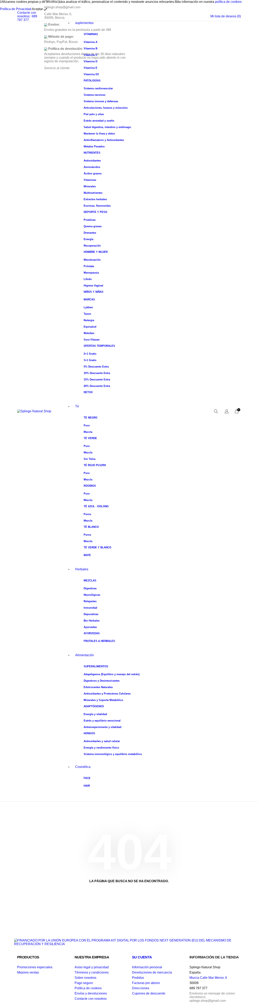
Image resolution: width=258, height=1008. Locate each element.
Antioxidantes (92, 160)
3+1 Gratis (90, 360)
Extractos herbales (95, 199)
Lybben (88, 307)
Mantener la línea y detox (99, 133)
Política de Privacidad (15, 9)
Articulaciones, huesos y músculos (106, 107)
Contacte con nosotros (91, 998)
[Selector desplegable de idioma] (227, 411)
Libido (88, 279)
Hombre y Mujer (96, 251)
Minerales (90, 186)
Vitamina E (90, 67)
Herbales (81, 569)
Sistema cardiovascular (98, 88)
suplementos (84, 23)
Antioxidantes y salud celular (102, 741)
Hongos (89, 733)
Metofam (89, 333)
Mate (87, 555)
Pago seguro (84, 983)
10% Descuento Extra (97, 373)
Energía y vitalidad (95, 714)
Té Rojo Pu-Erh (95, 465)
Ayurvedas (90, 627)
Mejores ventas (28, 972)
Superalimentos (96, 666)
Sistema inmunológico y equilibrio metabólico (113, 754)
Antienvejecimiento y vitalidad (102, 727)
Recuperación (92, 245)
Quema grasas (93, 226)
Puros (87, 514)
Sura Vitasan (92, 339)
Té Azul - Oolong (96, 506)
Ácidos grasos (93, 173)
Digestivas (90, 588)
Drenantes (90, 232)
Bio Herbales (92, 620)
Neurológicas (92, 594)
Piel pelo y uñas (94, 114)
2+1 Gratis (90, 353)
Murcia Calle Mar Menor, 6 (208, 977)
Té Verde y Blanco (97, 547)
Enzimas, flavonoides (97, 205)
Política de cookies (88, 988)
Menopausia (91, 272)
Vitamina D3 (91, 74)
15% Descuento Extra (97, 379)
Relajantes (90, 601)
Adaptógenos (94, 706)
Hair (87, 785)
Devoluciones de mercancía (152, 972)
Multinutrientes (93, 192)
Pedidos (138, 977)
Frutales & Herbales (99, 640)
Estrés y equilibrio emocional (102, 720)
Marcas (89, 299)
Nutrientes (92, 152)
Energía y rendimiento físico (101, 747)
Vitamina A (90, 42)
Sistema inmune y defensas (101, 101)
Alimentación (84, 655)
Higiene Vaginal (93, 285)
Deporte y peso (95, 211)
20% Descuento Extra (97, 385)
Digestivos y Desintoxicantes (102, 680)
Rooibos (90, 485)
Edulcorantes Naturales (98, 687)
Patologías (92, 80)
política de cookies (228, 1)
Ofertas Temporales (99, 345)
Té (77, 406)
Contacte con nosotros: (26, 14)
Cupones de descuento (148, 993)
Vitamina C (90, 54)
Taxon (87, 313)
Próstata (89, 266)
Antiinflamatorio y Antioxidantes (104, 140)
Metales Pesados (94, 146)
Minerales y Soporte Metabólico (103, 700)
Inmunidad (90, 607)
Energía (88, 239)
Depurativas (91, 614)
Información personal (147, 967)
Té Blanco (91, 526)
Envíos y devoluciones (91, 993)
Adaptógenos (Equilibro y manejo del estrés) (111, 674)
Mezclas (90, 580)
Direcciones (140, 988)
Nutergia (89, 320)
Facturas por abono (146, 983)
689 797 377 (27, 18)
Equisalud (90, 326)
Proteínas (90, 219)
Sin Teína (89, 458)
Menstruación (92, 259)
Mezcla (88, 431)
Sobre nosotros (85, 977)
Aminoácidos (92, 167)
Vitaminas (91, 34)
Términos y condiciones (92, 972)
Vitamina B (90, 48)
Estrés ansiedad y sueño (99, 120)
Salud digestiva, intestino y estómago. (108, 127)
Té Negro (90, 417)
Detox (88, 392)
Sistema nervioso (94, 94)
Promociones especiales (34, 967)
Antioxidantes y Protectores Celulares (107, 693)
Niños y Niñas (93, 291)
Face (87, 778)
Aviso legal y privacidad (92, 967)
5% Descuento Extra (96, 366)
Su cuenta (142, 957)
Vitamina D (90, 61)
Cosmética (83, 766)
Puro (87, 425)
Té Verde (90, 438)
